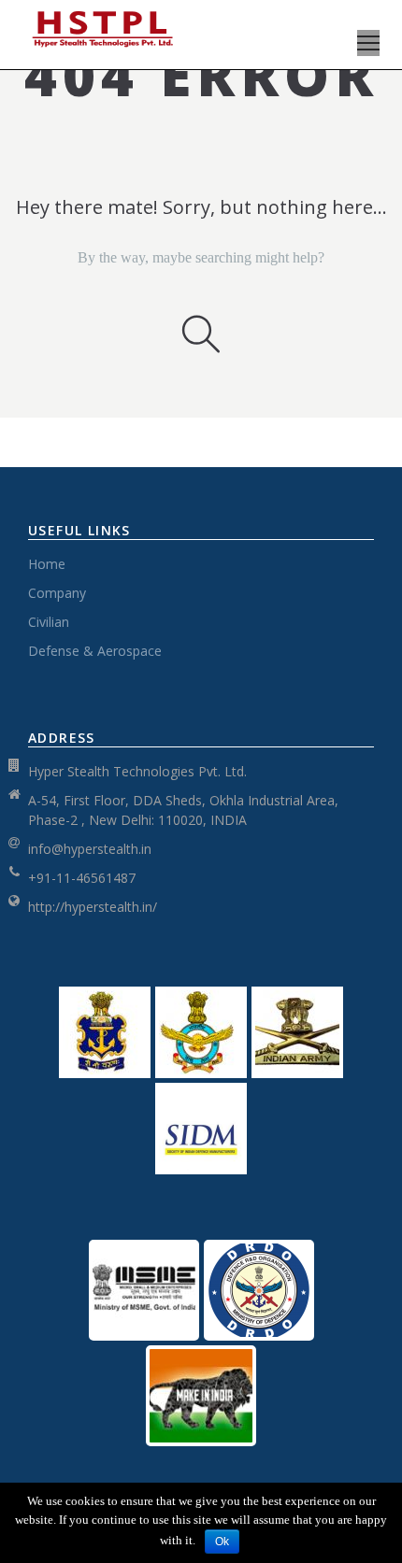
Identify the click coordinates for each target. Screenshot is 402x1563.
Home (46, 564)
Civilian (48, 622)
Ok (222, 1541)
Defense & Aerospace (95, 651)
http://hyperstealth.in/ (92, 907)
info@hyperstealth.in (89, 849)
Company (57, 593)
